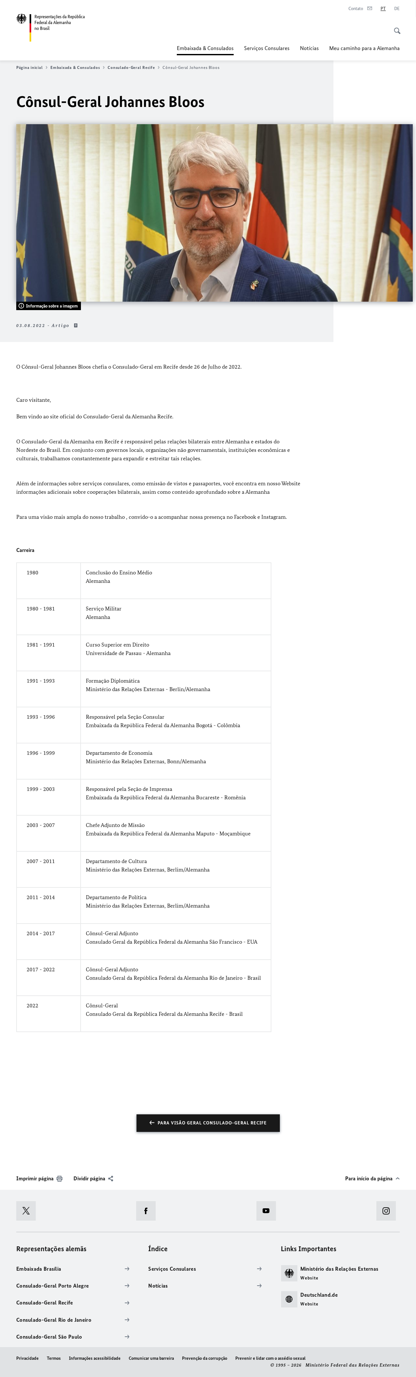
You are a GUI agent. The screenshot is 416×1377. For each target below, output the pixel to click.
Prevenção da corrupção (204, 1358)
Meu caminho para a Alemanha (364, 48)
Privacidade (27, 1358)
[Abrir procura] (395, 27)
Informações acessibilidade (95, 1358)
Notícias (309, 48)
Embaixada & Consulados (205, 50)
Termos (54, 1358)
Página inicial (29, 67)
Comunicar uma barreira (151, 1358)
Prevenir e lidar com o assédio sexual (270, 1358)
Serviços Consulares (267, 48)
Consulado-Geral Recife (131, 67)
